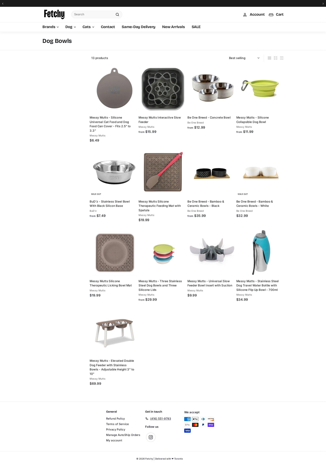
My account (114, 440)
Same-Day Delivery (138, 27)
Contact (108, 27)
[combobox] (96, 14)
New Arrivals (173, 27)
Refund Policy (115, 418)
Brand (46, 56)
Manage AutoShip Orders (123, 435)
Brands (49, 27)
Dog (69, 27)
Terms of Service (117, 424)
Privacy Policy (115, 429)
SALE (196, 27)
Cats (87, 27)
